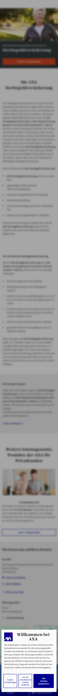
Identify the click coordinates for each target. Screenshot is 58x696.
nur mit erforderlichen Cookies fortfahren (26, 681)
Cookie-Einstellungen (10, 681)
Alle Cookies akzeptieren (43, 681)
